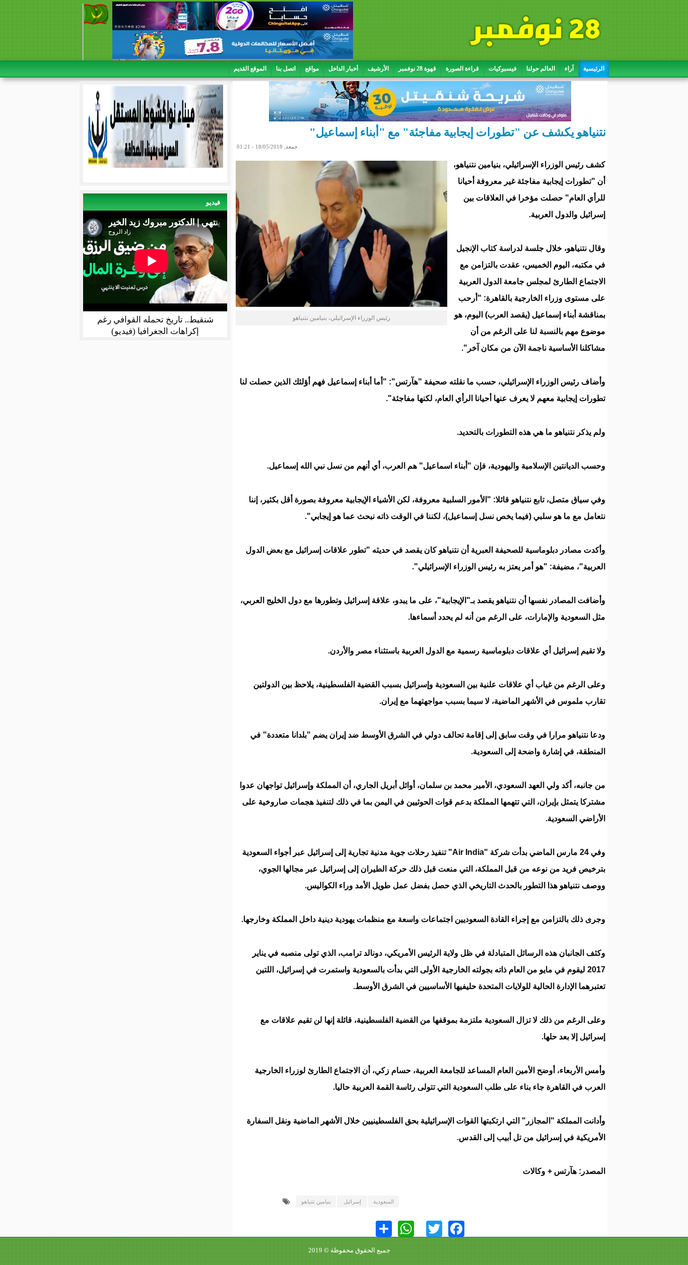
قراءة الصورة (462, 68)
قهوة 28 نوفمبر (417, 68)
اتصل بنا (286, 68)
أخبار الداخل (343, 68)
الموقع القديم (250, 68)
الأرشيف (378, 68)
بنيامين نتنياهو (316, 1202)
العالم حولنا (540, 68)
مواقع (312, 68)
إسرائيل (352, 1202)
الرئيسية (593, 68)
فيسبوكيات (503, 68)
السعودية (383, 1202)
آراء (569, 68)
